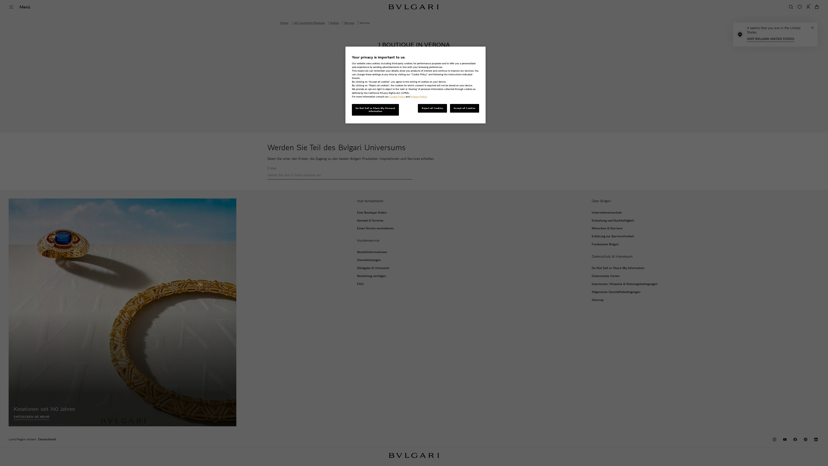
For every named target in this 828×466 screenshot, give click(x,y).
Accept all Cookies (464, 108)
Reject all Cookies (432, 108)
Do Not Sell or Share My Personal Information (375, 110)
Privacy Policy (418, 96)
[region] (415, 85)
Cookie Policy (397, 96)
